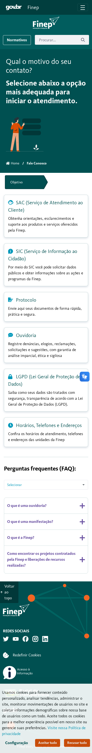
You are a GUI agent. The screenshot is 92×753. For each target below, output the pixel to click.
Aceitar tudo (47, 743)
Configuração (16, 742)
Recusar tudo (77, 743)
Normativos (17, 40)
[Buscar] (83, 40)
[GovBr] (14, 7)
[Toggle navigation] (82, 7)
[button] (46, 23)
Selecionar (14, 485)
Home (15, 163)
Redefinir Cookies (27, 655)
